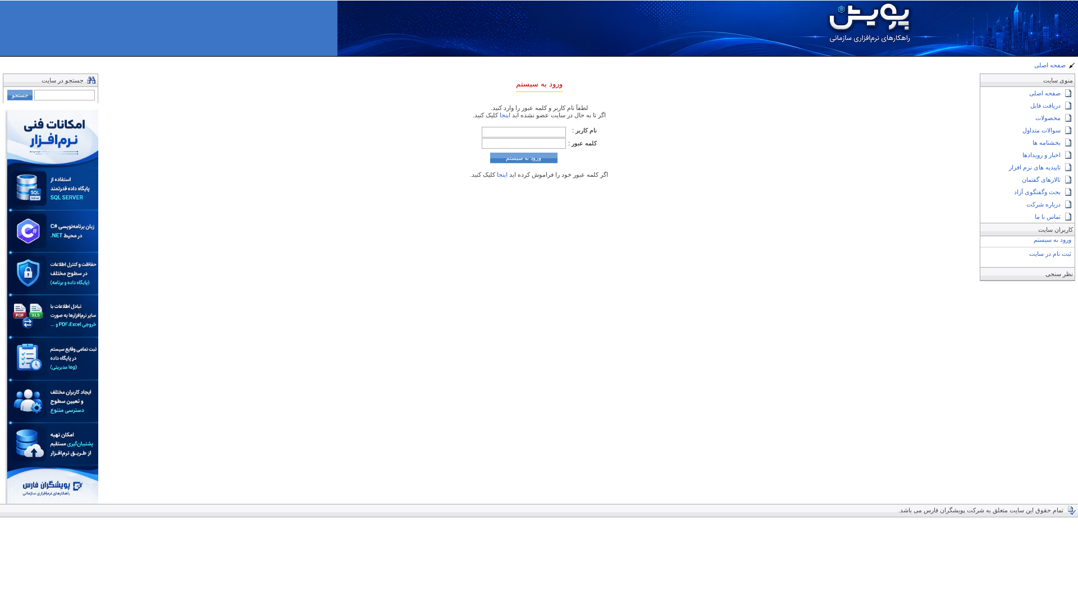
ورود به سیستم (1052, 239)
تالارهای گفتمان (1041, 179)
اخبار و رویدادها (1041, 155)
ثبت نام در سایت (1050, 253)
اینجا (504, 115)
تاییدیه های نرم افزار (1035, 167)
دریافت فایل (1045, 105)
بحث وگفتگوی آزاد (1037, 192)
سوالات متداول (1041, 130)
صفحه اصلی (1050, 65)
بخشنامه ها (1047, 142)
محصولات (1048, 117)
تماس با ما (1048, 216)
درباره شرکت (1043, 204)
